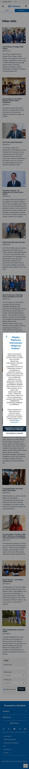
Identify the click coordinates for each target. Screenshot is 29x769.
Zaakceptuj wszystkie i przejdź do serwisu (14, 428)
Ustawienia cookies (14, 433)
